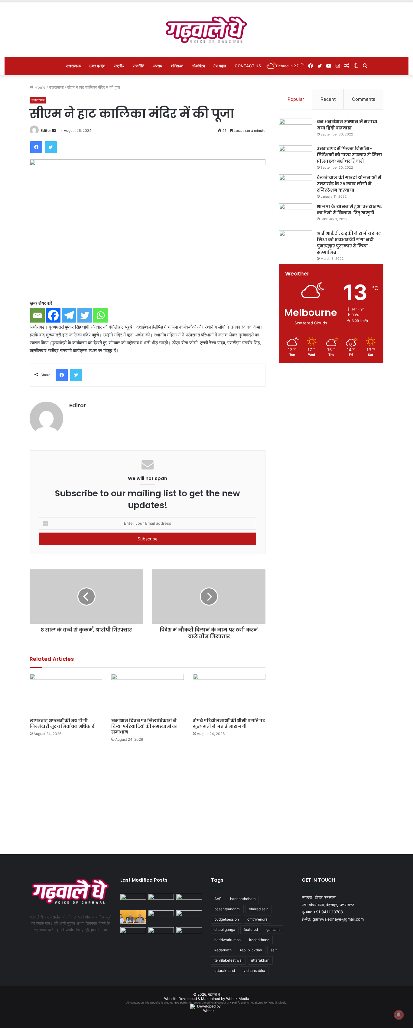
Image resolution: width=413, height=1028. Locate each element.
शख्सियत (177, 65)
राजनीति (138, 65)
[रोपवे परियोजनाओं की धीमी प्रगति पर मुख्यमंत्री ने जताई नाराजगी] (229, 694)
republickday (251, 950)
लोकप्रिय (198, 65)
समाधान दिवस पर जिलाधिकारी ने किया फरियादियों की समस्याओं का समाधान (144, 726)
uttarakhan (260, 960)
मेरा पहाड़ (219, 65)
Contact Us (248, 65)
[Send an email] (54, 130)
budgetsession (226, 919)
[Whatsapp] (100, 315)
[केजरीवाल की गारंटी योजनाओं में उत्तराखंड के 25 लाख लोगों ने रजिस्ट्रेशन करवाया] (295, 185)
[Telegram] (69, 315)
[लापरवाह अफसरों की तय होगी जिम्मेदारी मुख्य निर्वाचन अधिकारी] (66, 694)
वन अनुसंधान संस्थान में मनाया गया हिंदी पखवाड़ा (347, 125)
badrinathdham (242, 898)
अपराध (157, 65)
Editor (46, 130)
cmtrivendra (257, 919)
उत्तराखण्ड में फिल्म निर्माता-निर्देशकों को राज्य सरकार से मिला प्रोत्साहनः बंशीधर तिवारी (349, 154)
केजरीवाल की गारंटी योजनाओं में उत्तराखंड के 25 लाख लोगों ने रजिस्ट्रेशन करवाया (349, 183)
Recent (328, 99)
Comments (363, 99)
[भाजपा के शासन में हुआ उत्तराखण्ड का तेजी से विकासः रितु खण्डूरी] (295, 214)
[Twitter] (51, 147)
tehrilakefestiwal (228, 960)
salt (274, 950)
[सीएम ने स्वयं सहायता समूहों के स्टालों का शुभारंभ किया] (133, 934)
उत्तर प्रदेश (97, 65)
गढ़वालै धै (214, 994)
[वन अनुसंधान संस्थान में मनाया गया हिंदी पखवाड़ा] (295, 130)
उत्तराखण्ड (73, 65)
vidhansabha (254, 970)
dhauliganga (224, 929)
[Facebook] (36, 147)
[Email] (37, 315)
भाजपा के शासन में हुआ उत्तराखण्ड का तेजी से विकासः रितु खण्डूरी (349, 209)
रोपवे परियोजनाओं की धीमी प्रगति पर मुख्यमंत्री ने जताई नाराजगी (229, 723)
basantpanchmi (227, 909)
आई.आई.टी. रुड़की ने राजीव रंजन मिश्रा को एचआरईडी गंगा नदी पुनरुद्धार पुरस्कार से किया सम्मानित (349, 242)
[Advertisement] (206, 797)
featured (251, 929)
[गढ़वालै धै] (206, 29)
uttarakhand (224, 970)
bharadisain (258, 909)
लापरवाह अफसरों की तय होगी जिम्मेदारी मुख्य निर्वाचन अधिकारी (63, 723)
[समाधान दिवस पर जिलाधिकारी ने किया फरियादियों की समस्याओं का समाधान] (147, 694)
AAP (218, 898)
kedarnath (223, 950)
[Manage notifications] (399, 1015)
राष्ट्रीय (119, 65)
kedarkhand (259, 939)
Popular (296, 99)
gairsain (273, 929)
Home (39, 87)
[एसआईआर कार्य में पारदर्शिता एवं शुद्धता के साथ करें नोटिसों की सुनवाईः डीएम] (189, 917)
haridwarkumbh (227, 939)
